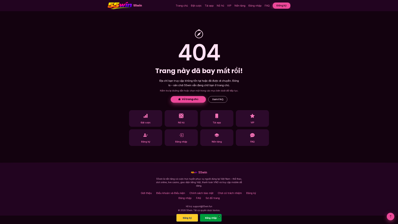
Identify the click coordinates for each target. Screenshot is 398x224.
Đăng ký (281, 5)
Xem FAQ (217, 99)
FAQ (267, 5)
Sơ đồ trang (213, 198)
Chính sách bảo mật (201, 193)
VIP (229, 5)
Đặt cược (196, 5)
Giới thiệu (146, 193)
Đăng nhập (254, 5)
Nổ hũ (220, 5)
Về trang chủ (190, 99)
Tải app (209, 5)
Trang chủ (182, 5)
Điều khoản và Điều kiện (170, 193)
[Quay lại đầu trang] (390, 216)
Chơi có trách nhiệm (230, 193)
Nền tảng (239, 5)
